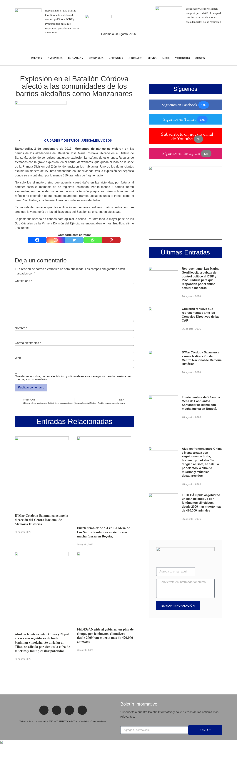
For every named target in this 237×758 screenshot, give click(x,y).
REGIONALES (96, 58)
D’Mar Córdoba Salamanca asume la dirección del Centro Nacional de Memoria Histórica (41, 519)
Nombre (21, 328)
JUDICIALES (135, 58)
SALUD (166, 58)
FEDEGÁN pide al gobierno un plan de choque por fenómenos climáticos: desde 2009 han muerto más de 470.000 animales (105, 635)
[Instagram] (55, 240)
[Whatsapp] (93, 240)
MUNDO (152, 58)
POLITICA (36, 58)
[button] (228, 58)
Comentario (23, 280)
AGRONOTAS (116, 58)
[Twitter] (74, 240)
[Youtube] (82, 710)
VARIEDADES (182, 58)
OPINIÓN (200, 58)
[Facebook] (37, 240)
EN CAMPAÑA (75, 58)
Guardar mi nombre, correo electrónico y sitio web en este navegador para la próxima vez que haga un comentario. (73, 378)
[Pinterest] (111, 240)
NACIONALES (55, 58)
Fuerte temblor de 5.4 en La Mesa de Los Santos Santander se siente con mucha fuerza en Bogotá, (103, 532)
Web (18, 358)
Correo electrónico (28, 343)
